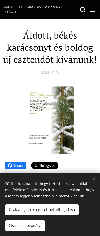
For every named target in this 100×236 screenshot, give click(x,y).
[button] (82, 9)
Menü (92, 9)
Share (18, 165)
